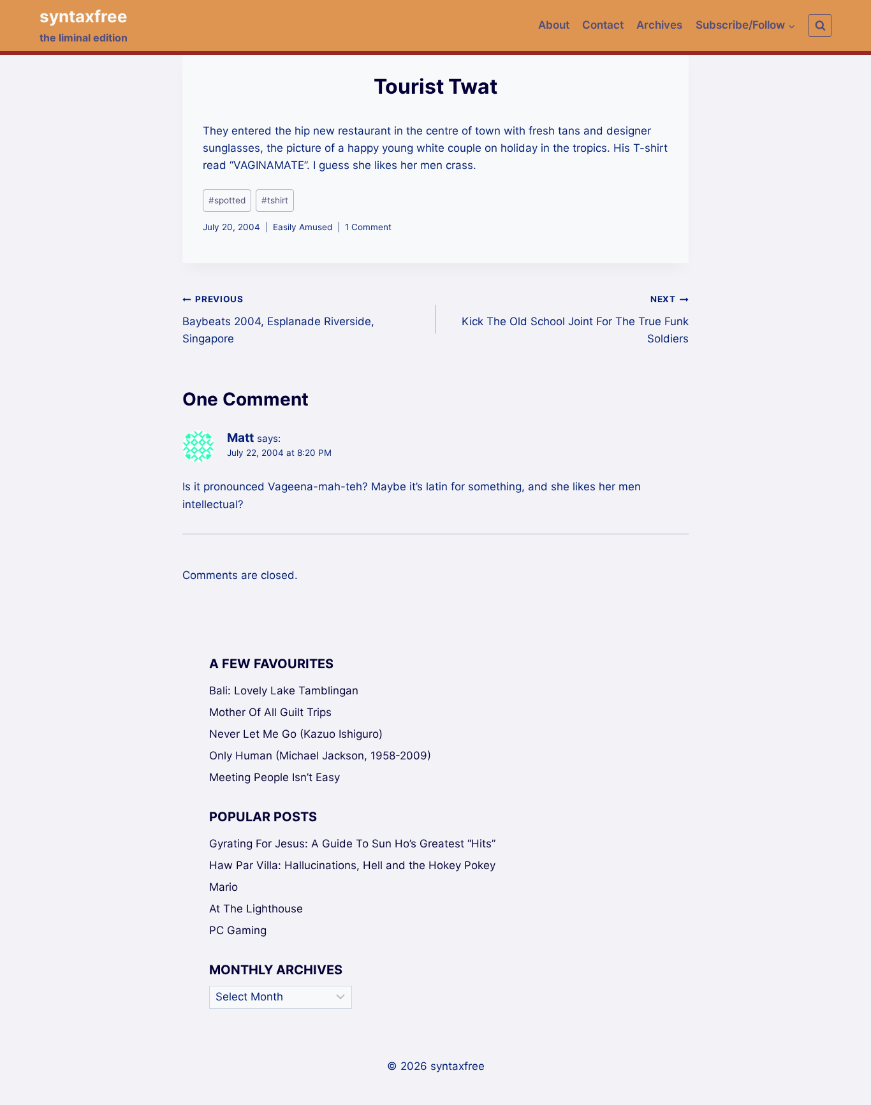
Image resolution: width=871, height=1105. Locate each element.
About (553, 24)
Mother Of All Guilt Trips (270, 712)
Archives (659, 24)
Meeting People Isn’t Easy (274, 777)
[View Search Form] (820, 25)
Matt (240, 437)
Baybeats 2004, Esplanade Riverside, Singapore (278, 319)
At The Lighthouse (256, 908)
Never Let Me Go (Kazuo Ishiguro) (296, 734)
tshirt (274, 200)
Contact (603, 24)
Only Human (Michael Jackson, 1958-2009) (320, 755)
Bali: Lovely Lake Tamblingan (283, 690)
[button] (791, 25)
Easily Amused (302, 227)
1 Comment (368, 227)
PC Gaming (238, 930)
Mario (223, 887)
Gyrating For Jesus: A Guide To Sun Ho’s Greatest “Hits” (352, 843)
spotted (227, 200)
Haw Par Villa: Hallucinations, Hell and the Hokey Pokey (352, 865)
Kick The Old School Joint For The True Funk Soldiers (575, 319)
